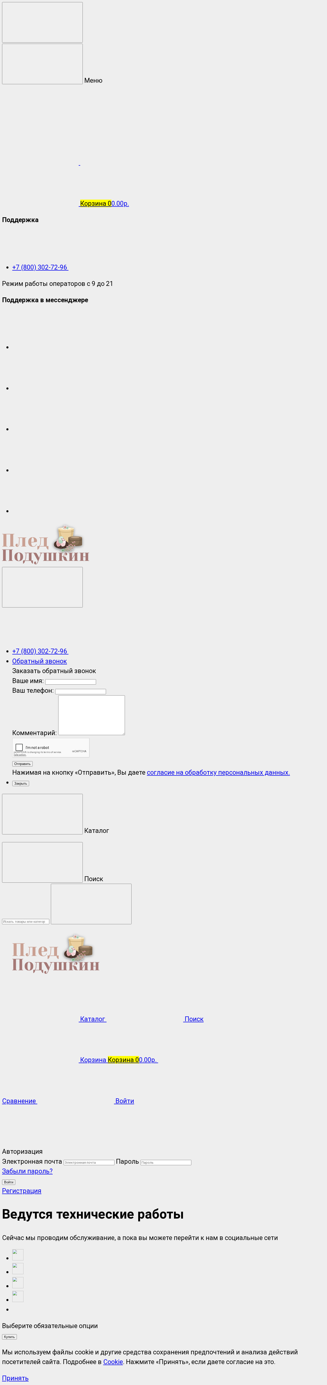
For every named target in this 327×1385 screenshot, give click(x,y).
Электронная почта (32, 1161)
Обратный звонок (39, 661)
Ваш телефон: (33, 690)
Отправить (22, 764)
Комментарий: (35, 733)
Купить (9, 1337)
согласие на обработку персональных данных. (218, 772)
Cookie (113, 1362)
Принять (15, 1378)
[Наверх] (40, 1142)
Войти (8, 1182)
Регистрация (21, 1191)
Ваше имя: (28, 681)
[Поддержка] (42, 587)
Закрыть (20, 783)
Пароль (127, 1161)
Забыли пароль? (27, 1171)
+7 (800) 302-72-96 (40, 267)
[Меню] (42, 22)
